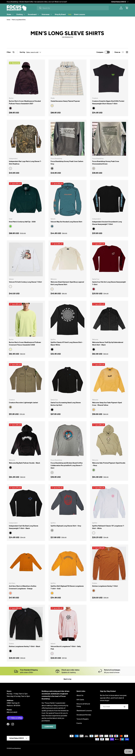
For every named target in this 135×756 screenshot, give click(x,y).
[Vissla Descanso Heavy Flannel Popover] (67, 78)
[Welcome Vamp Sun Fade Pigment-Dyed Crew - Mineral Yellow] (109, 380)
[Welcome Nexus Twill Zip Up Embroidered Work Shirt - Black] (109, 320)
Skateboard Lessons (84, 710)
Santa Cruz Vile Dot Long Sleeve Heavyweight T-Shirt (109, 283)
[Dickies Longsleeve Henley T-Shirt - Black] (26, 624)
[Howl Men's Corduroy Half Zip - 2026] (26, 199)
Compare (100, 52)
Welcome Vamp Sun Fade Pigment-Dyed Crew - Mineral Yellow (107, 403)
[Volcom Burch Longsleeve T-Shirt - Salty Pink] (67, 624)
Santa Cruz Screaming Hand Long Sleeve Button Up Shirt (66, 403)
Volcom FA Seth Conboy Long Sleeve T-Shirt (25, 282)
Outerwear (46, 14)
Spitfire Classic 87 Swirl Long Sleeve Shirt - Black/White (67, 343)
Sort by (22, 52)
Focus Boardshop (16, 748)
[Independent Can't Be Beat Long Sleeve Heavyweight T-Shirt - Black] (26, 503)
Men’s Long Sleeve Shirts (19, 19)
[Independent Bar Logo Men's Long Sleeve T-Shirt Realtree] (26, 139)
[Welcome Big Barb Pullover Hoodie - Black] (26, 440)
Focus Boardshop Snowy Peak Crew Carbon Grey (67, 162)
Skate (9, 14)
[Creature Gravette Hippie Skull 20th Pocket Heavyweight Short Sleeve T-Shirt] (109, 78)
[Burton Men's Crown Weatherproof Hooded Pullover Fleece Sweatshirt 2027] (26, 78)
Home (8, 19)
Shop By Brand (60, 14)
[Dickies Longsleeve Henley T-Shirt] (109, 563)
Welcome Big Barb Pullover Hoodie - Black (24, 463)
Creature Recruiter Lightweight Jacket (23, 402)
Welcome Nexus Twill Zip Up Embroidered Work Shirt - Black (107, 343)
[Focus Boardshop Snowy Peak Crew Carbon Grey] (67, 139)
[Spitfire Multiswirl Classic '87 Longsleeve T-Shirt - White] (109, 503)
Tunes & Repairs (83, 719)
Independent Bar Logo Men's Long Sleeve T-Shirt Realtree (25, 162)
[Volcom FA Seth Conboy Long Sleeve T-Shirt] (26, 259)
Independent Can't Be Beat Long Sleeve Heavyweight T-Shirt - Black (23, 527)
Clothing (19, 14)
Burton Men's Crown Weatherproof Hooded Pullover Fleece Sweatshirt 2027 (25, 102)
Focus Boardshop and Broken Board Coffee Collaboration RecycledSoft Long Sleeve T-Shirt (67, 465)
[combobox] (73, 8)
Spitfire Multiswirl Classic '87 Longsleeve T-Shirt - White (108, 527)
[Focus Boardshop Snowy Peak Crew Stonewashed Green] (109, 139)
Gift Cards (80, 699)
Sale (69, 14)
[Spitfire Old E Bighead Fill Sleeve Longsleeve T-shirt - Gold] (67, 563)
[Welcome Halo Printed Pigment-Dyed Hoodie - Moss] (109, 440)
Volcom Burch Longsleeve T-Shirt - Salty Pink (66, 647)
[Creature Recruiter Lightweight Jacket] (26, 380)
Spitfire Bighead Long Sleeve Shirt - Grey (66, 526)
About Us (80, 695)
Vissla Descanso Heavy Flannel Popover (65, 101)
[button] (127, 8)
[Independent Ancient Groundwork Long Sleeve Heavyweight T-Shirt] (109, 199)
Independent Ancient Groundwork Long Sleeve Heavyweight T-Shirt (107, 223)
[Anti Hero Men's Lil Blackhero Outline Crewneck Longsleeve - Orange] (26, 563)
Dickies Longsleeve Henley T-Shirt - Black (24, 646)
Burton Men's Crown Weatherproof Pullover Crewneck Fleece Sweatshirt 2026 (25, 343)
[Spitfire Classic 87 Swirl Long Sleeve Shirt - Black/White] (67, 320)
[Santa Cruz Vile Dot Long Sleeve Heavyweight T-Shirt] (109, 259)
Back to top (67, 679)
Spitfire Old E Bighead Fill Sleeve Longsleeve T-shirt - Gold (67, 587)
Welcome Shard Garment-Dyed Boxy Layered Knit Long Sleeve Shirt (67, 283)
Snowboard (32, 14)
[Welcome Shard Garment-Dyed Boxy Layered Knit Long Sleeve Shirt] (67, 259)
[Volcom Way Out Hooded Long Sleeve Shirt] (67, 199)
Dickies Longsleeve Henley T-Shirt (105, 586)
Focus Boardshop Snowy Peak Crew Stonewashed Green (105, 162)
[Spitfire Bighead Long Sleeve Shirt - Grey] (67, 503)
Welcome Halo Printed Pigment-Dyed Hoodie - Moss (108, 464)
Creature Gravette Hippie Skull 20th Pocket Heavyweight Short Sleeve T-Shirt (108, 102)
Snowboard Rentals (84, 715)
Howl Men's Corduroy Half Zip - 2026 (22, 222)
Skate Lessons (79, 14)
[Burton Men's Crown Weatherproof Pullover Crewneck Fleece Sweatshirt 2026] (26, 320)
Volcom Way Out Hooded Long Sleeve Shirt (66, 222)
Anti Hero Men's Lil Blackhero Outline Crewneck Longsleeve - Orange (22, 587)
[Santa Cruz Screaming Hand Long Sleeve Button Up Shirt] (67, 380)
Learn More (49, 726)
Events (79, 723)
